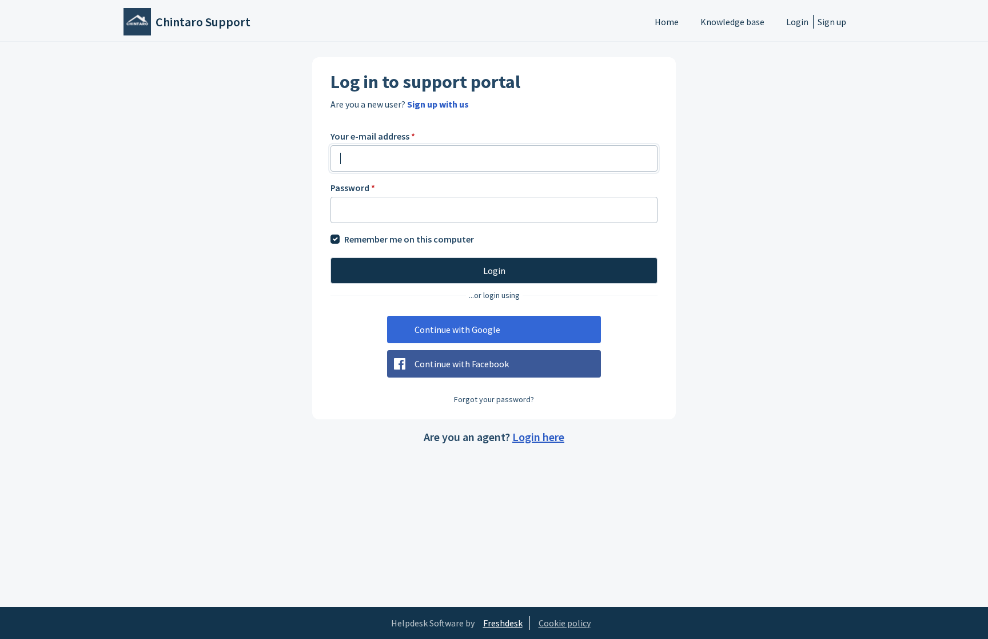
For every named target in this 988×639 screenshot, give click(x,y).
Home (667, 21)
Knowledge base (732, 21)
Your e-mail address (372, 136)
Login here (538, 437)
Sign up (832, 21)
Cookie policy (565, 623)
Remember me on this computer (409, 239)
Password (352, 187)
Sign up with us (438, 104)
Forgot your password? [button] (494, 399)
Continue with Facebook (462, 364)
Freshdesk (503, 623)
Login (797, 21)
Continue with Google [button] (457, 329)
